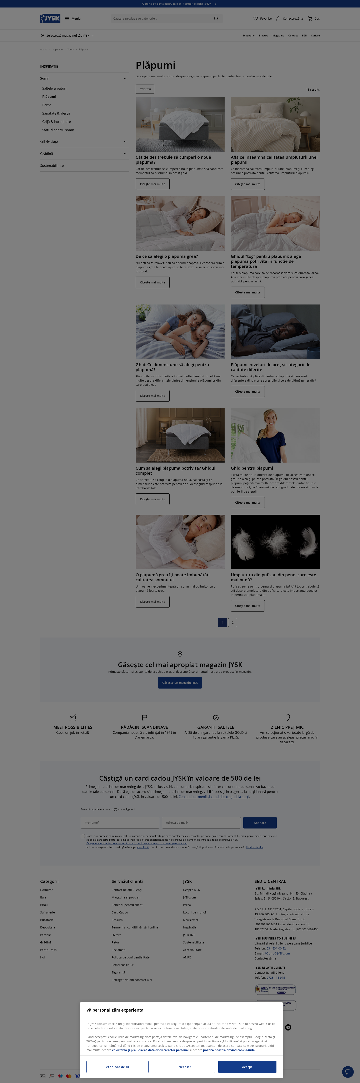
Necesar (185, 1067)
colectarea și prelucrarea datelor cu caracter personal (150, 1050)
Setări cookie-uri (118, 1067)
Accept (247, 1067)
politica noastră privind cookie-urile (229, 1050)
